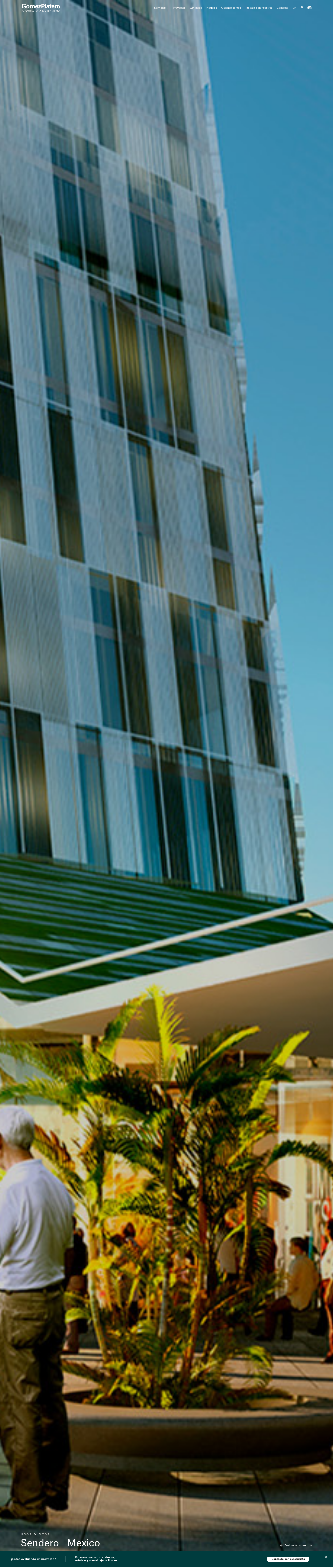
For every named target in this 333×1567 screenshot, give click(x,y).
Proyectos (179, 8)
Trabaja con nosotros (258, 8)
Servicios (160, 8)
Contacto (282, 8)
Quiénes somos (231, 8)
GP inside (196, 8)
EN (295, 8)
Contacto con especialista (288, 1559)
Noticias (211, 8)
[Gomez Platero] (41, 7)
